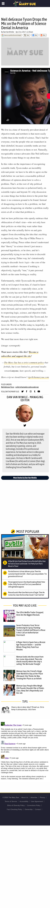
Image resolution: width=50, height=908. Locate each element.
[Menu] (3, 3)
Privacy (42, 797)
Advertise (33, 797)
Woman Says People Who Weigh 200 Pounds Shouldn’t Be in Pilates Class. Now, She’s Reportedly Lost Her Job (30, 689)
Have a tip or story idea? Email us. (25, 707)
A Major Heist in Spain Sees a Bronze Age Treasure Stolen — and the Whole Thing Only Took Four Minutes (30, 646)
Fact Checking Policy (14, 809)
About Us (24, 797)
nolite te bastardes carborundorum (27, 387)
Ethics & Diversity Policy (16, 805)
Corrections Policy (33, 805)
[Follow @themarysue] (22, 392)
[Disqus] (25, 750)
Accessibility (24, 801)
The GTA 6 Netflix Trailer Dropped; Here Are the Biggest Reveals (29, 613)
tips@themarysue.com (38, 377)
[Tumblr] (34, 392)
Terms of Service (11, 801)
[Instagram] (30, 392)
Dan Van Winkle (8, 32)
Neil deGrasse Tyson (7, 387)
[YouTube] (38, 392)
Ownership (29, 809)
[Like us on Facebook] (26, 392)
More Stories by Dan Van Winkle (25, 478)
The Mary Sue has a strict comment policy (24, 362)
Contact (38, 809)
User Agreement (37, 801)
